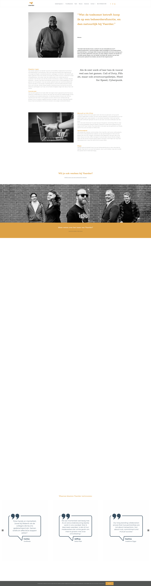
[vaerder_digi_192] (31, 2)
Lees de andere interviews (76, 231)
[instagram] (112, 3)
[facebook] (110, 3)
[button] (3, 530)
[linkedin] (114, 3)
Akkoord (109, 583)
